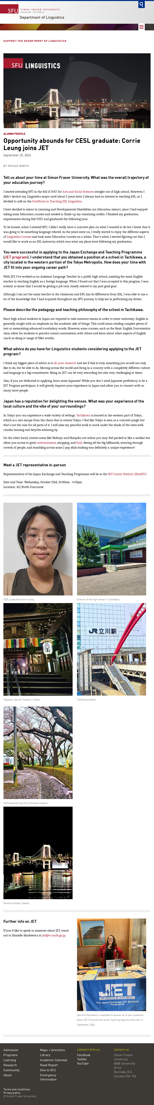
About (7, 1075)
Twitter (82, 1059)
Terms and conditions (16, 1089)
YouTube (83, 1063)
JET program (16, 257)
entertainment (46, 443)
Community (11, 1070)
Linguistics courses (19, 237)
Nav (141, 26)
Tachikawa (83, 415)
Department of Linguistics (42, 18)
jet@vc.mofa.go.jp (53, 935)
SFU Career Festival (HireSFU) (127, 474)
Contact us (121, 1050)
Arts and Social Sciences (78, 192)
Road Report (49, 1065)
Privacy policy (11, 1093)
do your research (65, 363)
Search (141, 4)
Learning (9, 1060)
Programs (10, 1055)
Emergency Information (48, 1077)
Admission (10, 1050)
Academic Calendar (54, 1060)
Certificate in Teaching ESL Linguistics (57, 201)
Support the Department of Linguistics (35, 41)
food (79, 443)
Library (45, 1055)
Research (10, 1065)
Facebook (83, 1055)
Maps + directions (52, 1050)
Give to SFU (48, 1070)
